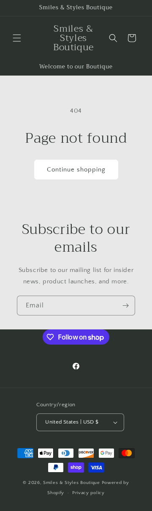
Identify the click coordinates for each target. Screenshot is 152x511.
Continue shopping (76, 169)
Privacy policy (88, 492)
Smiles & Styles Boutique (72, 482)
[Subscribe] (125, 305)
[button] (17, 38)
